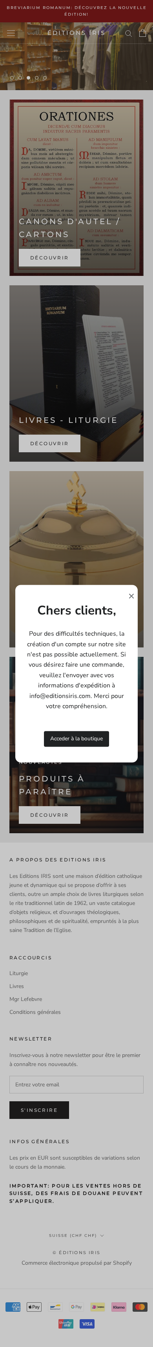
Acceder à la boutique (76, 739)
